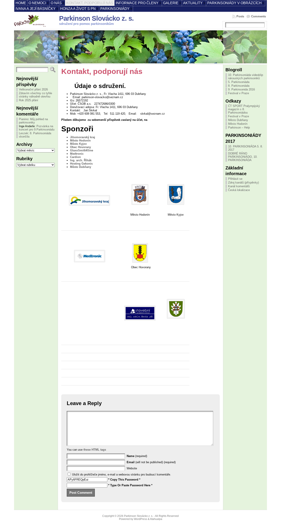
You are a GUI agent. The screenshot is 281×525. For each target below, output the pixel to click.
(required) (137, 456)
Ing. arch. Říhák (81, 160)
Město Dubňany (80, 167)
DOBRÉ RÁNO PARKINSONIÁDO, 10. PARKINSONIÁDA (243, 157)
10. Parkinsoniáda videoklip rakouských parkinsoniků (245, 76)
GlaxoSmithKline (81, 150)
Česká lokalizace (239, 190)
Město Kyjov (78, 143)
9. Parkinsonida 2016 (241, 89)
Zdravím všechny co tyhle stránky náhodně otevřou (35, 95)
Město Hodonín (80, 140)
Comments (258, 16)
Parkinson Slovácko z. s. (96, 18)
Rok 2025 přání (28, 100)
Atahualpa (156, 519)
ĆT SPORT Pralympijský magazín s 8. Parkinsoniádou (244, 109)
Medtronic (77, 153)
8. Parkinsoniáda (238, 85)
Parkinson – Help (239, 127)
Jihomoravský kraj (82, 137)
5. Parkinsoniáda (238, 82)
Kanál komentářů (239, 186)
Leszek (23, 133)
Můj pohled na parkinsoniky (33, 120)
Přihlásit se (235, 178)
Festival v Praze (238, 93)
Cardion (75, 157)
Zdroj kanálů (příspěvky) (243, 182)
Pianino (23, 119)
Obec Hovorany (80, 147)
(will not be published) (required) (151, 462)
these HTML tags (94, 449)
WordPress (140, 519)
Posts (240, 16)
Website (132, 468)
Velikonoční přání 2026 (33, 89)
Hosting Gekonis (81, 163)
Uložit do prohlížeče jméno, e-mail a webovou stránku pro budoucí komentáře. (121, 474)
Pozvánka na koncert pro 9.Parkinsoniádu (36, 128)
